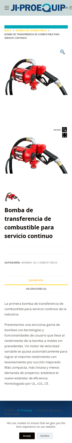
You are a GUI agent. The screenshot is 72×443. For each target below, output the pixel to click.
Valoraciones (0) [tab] (36, 288)
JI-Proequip (24, 410)
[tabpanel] (36, 79)
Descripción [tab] (36, 280)
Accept (27, 435)
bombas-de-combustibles (40, 262)
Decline (45, 435)
